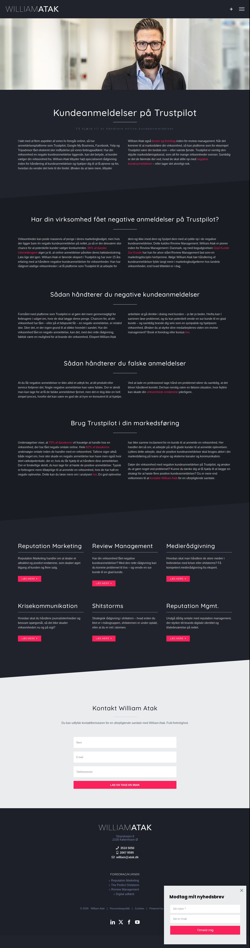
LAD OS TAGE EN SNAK (125, 784)
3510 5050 (127, 848)
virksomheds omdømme (162, 392)
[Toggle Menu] (242, 9)
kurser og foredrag (164, 141)
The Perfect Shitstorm (125, 884)
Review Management (125, 889)
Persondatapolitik (120, 908)
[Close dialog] (241, 890)
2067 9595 (127, 852)
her (187, 332)
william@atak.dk (127, 857)
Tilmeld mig (205, 930)
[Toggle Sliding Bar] (231, 9)
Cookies (139, 908)
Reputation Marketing (125, 880)
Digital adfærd (125, 894)
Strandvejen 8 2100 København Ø (125, 838)
